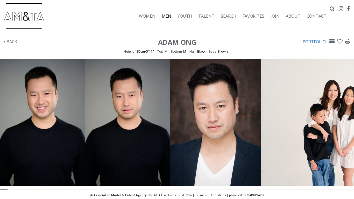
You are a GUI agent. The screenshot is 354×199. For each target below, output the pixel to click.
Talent (206, 16)
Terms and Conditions (210, 195)
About (293, 16)
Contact (317, 16)
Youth (185, 16)
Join (275, 16)
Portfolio (314, 42)
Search (228, 16)
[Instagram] (341, 8)
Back (11, 42)
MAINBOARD (255, 195)
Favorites (253, 16)
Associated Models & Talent (49, 16)
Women (147, 16)
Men (166, 16)
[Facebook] (348, 8)
